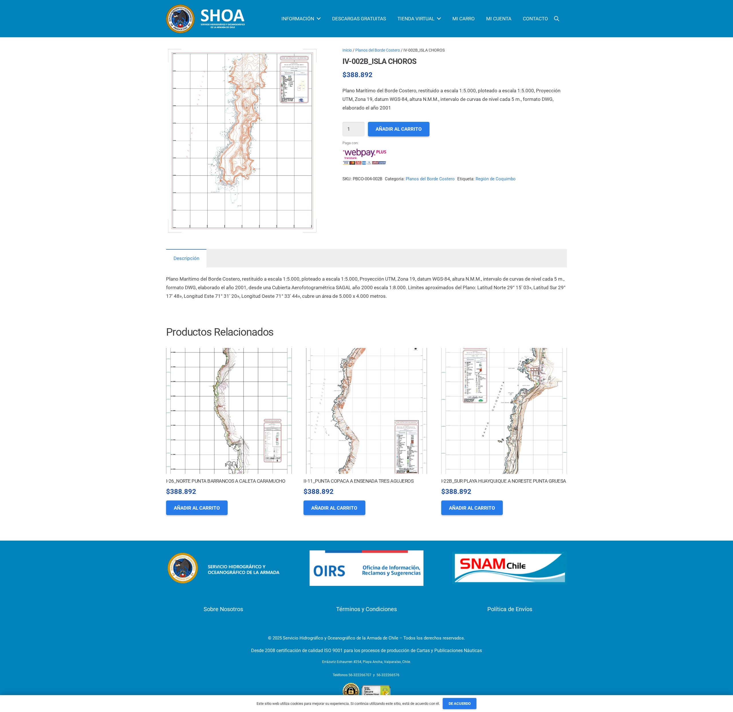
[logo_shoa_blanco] (206, 18)
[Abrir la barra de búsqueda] (556, 18)
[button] (308, 56)
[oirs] (367, 568)
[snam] (510, 568)
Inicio (347, 50)
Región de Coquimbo (496, 178)
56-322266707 (359, 675)
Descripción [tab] (186, 258)
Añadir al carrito (399, 129)
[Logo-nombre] (223, 568)
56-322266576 (388, 675)
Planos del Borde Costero (377, 50)
